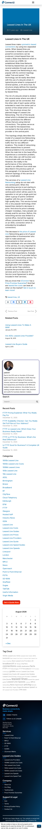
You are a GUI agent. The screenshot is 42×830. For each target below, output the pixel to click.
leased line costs (15, 285)
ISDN (5, 521)
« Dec (8, 643)
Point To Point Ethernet (12, 738)
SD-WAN (6, 579)
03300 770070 (10, 715)
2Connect (25, 281)
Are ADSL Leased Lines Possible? (19, 336)
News (5, 565)
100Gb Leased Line (10, 460)
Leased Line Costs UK (11, 674)
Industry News (9, 518)
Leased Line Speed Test (12, 776)
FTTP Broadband (25, 669)
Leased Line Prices (11, 535)
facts (32, 666)
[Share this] (13, 302)
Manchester (8, 558)
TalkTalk (6, 589)
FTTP (5, 508)
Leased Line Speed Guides (14, 545)
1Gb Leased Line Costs (12, 765)
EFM (4, 504)
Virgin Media (8, 596)
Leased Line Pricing (9, 676)
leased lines (12, 297)
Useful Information (10, 592)
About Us (7, 784)
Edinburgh (7, 501)
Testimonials (8, 790)
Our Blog (7, 787)
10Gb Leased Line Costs (12, 768)
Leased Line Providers (12, 538)
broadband (7, 663)
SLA (5, 801)
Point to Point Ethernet (12, 572)
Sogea (5, 585)
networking (6, 685)
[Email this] (8, 302)
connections (9, 666)
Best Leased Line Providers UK (23, 661)
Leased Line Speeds (11, 548)
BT (4, 491)
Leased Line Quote (10, 541)
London (6, 555)
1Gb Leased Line (9, 474)
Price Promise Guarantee (15, 283)
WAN (24, 690)
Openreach (7, 568)
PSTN (5, 575)
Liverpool (6, 552)
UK (19, 297)
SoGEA (6, 749)
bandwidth (6, 658)
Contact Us (8, 809)
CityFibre (6, 494)
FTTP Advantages (13, 669)
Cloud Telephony (10, 498)
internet (18, 671)
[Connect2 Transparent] (10, 2)
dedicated (25, 666)
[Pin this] (30, 302)
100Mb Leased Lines (11, 467)
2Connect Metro (10, 751)
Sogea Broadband (23, 687)
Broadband (7, 487)
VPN (20, 690)
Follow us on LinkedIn (13, 719)
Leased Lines (9, 735)
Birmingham (8, 481)
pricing (27, 684)
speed (32, 687)
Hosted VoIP (8, 514)
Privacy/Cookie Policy (12, 806)
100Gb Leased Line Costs (13, 464)
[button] (33, 2)
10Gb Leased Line (10, 471)
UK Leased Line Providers (11, 690)
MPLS (5, 562)
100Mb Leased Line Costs (13, 763)
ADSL (5, 477)
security (9, 687)
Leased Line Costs (10, 528)
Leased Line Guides (11, 531)
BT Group (18, 664)
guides (12, 671)
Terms (6, 804)
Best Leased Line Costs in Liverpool (19, 658)
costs (19, 666)
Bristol (5, 484)
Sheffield (6, 582)
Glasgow (6, 511)
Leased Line (27, 30)
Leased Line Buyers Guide (16, 344)
